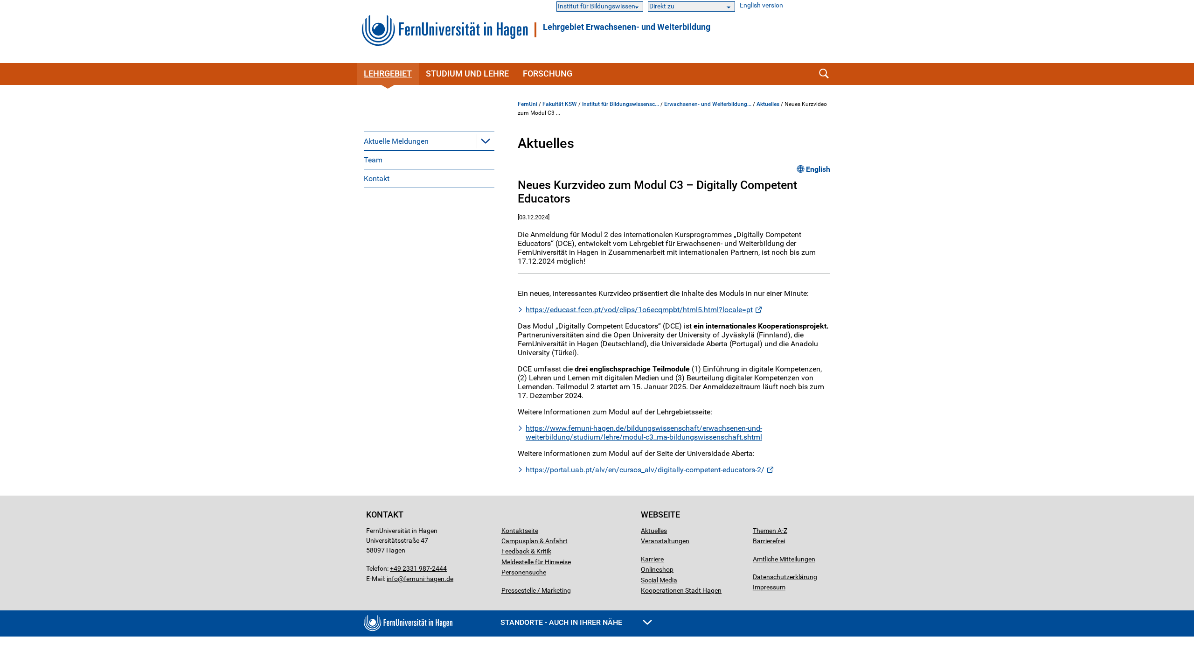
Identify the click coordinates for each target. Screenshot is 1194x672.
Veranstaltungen (665, 541)
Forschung (547, 73)
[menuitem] (429, 141)
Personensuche (523, 572)
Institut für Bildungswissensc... (620, 104)
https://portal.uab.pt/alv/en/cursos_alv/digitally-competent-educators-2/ (645, 469)
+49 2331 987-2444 (418, 568)
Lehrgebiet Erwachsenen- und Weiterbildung (626, 27)
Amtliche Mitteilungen (784, 559)
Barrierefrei (769, 541)
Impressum (769, 587)
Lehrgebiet (388, 73)
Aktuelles (768, 104)
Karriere (652, 559)
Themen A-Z (770, 530)
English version (761, 5)
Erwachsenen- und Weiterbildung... (707, 104)
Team (373, 159)
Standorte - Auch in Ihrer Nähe (562, 622)
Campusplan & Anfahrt (534, 541)
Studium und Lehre (467, 73)
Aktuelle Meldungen (396, 141)
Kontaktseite (519, 530)
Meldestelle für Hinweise (536, 562)
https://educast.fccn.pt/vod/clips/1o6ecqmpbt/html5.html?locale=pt (639, 309)
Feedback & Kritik (526, 551)
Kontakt (376, 178)
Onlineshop (657, 569)
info (392, 578)
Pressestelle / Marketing (536, 590)
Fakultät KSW (559, 104)
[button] (485, 141)
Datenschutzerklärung (785, 577)
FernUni (527, 104)
